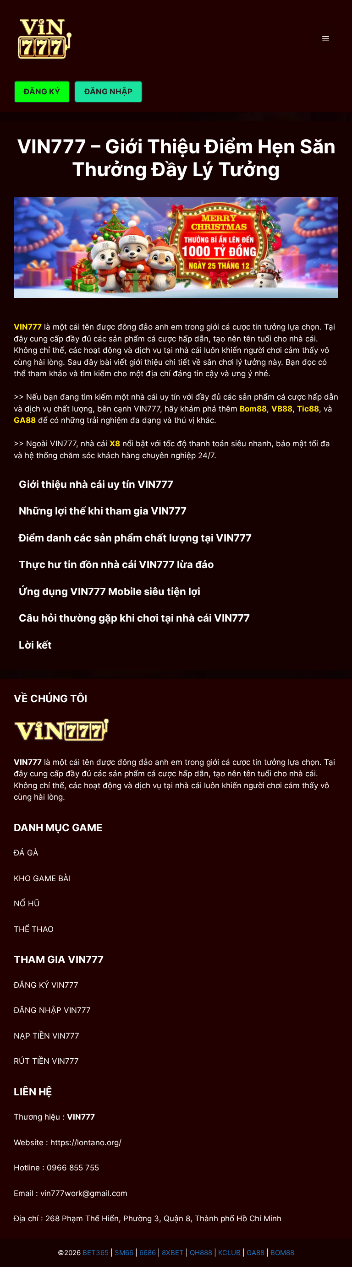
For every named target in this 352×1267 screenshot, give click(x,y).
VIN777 (81, 1116)
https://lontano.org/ (85, 1142)
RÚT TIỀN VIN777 (46, 1061)
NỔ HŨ (27, 903)
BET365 (95, 1252)
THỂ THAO (34, 929)
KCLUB (229, 1252)
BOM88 (282, 1252)
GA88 (255, 1252)
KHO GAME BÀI (42, 878)
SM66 (124, 1252)
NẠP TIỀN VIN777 (46, 1035)
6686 (147, 1252)
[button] (176, 484)
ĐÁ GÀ (26, 852)
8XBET (173, 1252)
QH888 (201, 1252)
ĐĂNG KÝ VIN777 (46, 985)
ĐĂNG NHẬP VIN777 (52, 1010)
